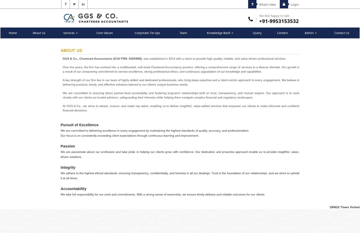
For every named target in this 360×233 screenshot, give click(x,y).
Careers (282, 33)
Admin (310, 33)
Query (257, 33)
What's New (267, 4)
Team (183, 33)
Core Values (104, 33)
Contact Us (341, 33)
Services (69, 33)
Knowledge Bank (219, 33)
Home (13, 33)
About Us (39, 33)
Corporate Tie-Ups (147, 33)
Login (294, 4)
